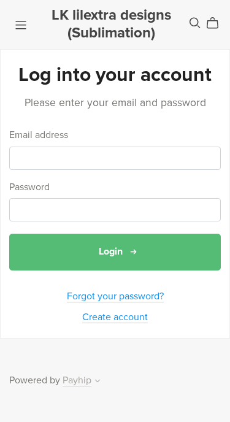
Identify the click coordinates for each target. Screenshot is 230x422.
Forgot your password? (115, 296)
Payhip (77, 380)
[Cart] (217, 23)
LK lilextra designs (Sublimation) (111, 24)
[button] (97, 382)
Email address (38, 135)
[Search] (195, 23)
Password (29, 187)
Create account (115, 317)
